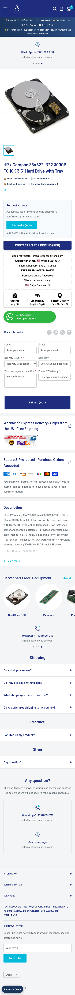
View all (67, 578)
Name (7, 344)
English (9, 974)
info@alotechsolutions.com (40, 233)
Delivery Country (14, 357)
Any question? (12, 762)
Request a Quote (12, 989)
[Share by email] (69, 332)
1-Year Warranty (30, 25)
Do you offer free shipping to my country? (29, 707)
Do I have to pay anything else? (22, 682)
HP (4, 190)
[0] (68, 9)
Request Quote (48, 25)
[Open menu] (5, 9)
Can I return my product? (19, 735)
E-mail (42, 344)
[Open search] (55, 9)
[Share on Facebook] (49, 332)
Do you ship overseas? (17, 670)
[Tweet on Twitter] (62, 332)
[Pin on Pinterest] (55, 332)
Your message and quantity (20, 371)
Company (43, 357)
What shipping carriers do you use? (25, 695)
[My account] (61, 9)
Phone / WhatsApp (49, 371)
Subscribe (15, 958)
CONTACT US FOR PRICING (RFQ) (37, 245)
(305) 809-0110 (26, 20)
